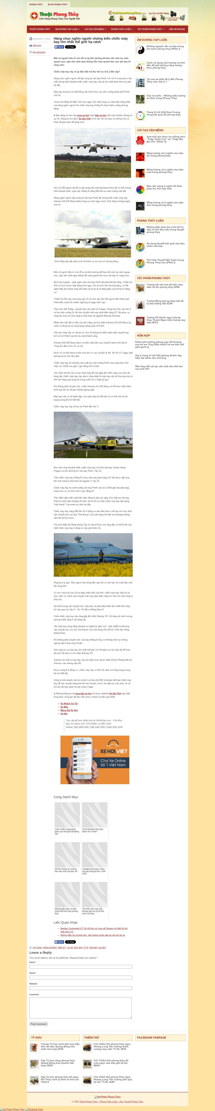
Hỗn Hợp (37, 45)
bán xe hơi (100, 115)
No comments (39, 52)
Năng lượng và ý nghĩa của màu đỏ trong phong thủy (165, 154)
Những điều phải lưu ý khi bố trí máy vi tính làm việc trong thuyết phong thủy (165, 229)
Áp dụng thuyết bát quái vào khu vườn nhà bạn (166, 244)
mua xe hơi (83, 115)
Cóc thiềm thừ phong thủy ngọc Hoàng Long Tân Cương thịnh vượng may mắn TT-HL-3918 (112, 1046)
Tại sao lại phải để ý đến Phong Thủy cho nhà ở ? (165, 80)
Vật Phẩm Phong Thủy (151, 29)
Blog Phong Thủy (58, 4)
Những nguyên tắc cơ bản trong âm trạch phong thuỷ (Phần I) (165, 47)
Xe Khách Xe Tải (69, 703)
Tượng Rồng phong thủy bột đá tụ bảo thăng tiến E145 (165, 302)
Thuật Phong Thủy (39, 29)
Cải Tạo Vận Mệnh (95, 29)
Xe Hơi (64, 713)
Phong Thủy (36, 4)
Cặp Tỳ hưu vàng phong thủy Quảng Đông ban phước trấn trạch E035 (58, 1063)
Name (32, 962)
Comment (34, 994)
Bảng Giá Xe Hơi (69, 710)
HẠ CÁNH (37, 948)
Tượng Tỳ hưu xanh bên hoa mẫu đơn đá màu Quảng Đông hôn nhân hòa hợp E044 (60, 1046)
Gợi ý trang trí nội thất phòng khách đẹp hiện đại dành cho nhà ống (158, 356)
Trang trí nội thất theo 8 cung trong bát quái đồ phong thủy (164, 113)
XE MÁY (102, 948)
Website (33, 984)
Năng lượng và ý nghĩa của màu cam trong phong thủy (165, 170)
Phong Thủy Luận (122, 29)
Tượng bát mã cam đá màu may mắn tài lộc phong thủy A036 (165, 285)
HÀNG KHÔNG (50, 948)
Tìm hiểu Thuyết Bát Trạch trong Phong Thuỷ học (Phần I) (165, 261)
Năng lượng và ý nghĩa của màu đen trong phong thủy (165, 203)
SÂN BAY (93, 948)
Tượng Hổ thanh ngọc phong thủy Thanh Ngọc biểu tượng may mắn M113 (166, 320)
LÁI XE (70, 948)
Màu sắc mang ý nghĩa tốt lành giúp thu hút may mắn (164, 187)
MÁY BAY (78, 948)
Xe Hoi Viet (115, 693)
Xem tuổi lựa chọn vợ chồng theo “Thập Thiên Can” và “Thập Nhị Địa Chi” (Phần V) (166, 139)
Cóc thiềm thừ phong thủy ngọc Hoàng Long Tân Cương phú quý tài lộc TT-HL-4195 (113, 1079)
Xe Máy (64, 707)
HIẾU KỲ (62, 948)
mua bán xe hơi (83, 693)
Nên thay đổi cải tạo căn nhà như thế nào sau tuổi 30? (159, 367)
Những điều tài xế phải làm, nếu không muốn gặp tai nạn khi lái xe (92, 935)
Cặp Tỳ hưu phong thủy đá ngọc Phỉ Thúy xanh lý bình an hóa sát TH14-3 (60, 1079)
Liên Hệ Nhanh (177, 29)
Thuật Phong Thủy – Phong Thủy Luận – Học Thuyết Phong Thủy (111, 1101)
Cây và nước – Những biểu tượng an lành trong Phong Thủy (166, 96)
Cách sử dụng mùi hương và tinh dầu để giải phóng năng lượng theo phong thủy (166, 65)
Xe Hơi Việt (85, 118)
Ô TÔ (85, 948)
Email (32, 973)
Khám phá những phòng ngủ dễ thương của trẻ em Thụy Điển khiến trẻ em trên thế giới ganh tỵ (159, 344)
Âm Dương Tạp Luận (67, 29)
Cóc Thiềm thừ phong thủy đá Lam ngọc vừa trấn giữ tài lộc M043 (111, 1063)
